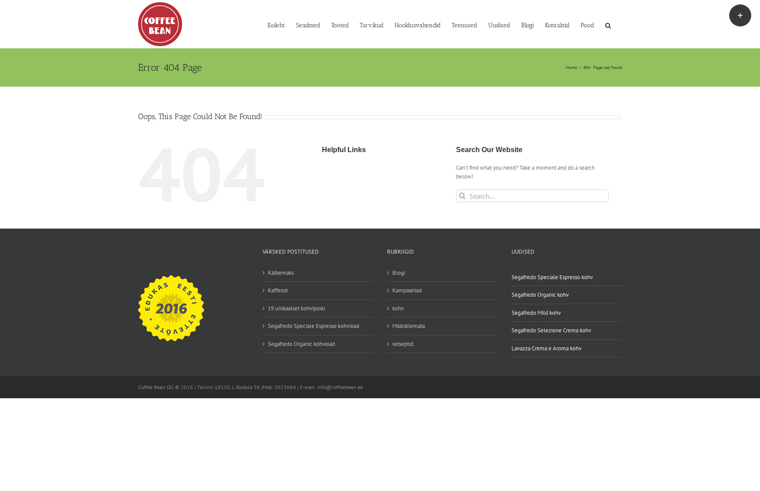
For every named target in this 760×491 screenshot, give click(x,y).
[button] (608, 24)
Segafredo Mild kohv (536, 312)
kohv (398, 308)
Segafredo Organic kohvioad (301, 344)
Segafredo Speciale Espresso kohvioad (313, 326)
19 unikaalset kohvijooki (296, 308)
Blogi (398, 272)
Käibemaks (281, 272)
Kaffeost (278, 290)
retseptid (402, 344)
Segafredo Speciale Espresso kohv (552, 277)
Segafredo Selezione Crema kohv (551, 330)
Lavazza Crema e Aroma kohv (546, 348)
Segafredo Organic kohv (540, 294)
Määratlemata (408, 326)
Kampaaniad (407, 290)
